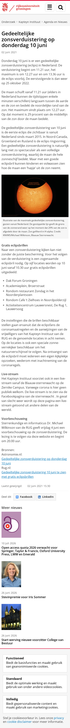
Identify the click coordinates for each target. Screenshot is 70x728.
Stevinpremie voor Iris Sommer (23, 597)
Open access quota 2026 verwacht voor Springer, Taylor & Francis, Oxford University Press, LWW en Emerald (33, 551)
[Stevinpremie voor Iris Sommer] (11, 574)
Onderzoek (8, 22)
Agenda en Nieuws (55, 22)
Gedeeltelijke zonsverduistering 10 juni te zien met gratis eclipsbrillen (33, 474)
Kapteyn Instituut (29, 22)
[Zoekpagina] (60, 7)
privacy (59, 718)
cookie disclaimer (19, 722)
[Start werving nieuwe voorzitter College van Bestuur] (11, 617)
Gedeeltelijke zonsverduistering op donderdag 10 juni (34, 461)
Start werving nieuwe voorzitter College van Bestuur (32, 641)
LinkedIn (48, 496)
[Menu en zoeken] (49, 7)
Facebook (26, 496)
